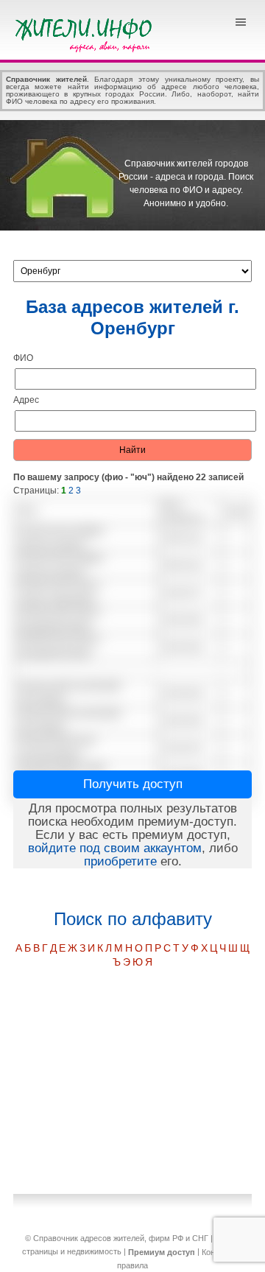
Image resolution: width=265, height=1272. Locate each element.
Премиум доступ (161, 1252)
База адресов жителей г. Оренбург (132, 317)
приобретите (120, 861)
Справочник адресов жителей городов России (86, 33)
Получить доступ (133, 784)
